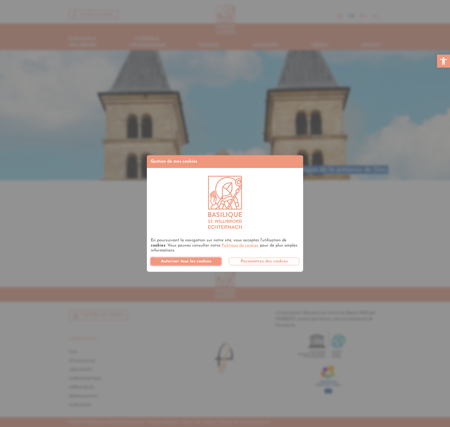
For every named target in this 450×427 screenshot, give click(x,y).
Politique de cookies (240, 245)
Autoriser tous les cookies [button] (186, 261)
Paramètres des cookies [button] (264, 261)
